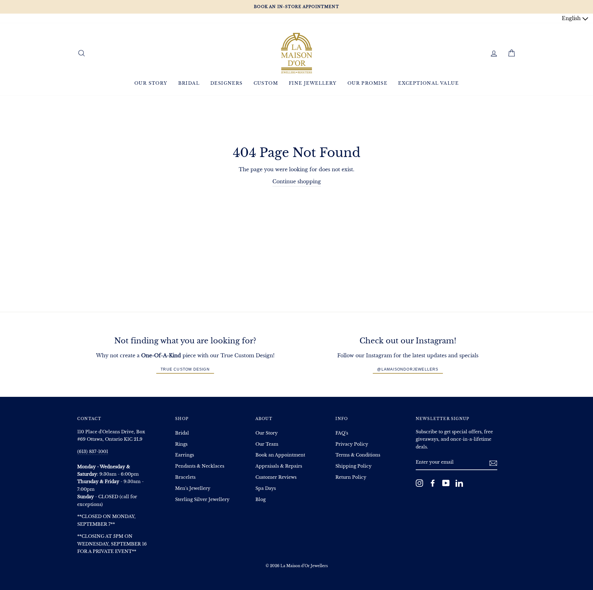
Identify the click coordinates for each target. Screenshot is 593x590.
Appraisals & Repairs (278, 466)
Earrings (184, 455)
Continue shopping (296, 181)
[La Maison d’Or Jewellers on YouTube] (446, 483)
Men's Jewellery (192, 488)
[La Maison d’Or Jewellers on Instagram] (419, 483)
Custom (266, 83)
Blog (260, 499)
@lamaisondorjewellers (407, 369)
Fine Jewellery (313, 83)
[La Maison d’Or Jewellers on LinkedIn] (459, 483)
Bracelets (185, 477)
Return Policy (350, 477)
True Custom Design (185, 369)
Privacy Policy (351, 444)
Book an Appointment (280, 455)
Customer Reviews (275, 477)
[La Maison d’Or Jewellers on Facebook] (432, 483)
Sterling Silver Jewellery (202, 499)
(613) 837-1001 (92, 451)
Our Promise (367, 83)
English (572, 18)
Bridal (189, 83)
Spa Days (265, 488)
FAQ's (341, 433)
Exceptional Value (428, 83)
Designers (226, 83)
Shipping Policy (353, 466)
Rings (181, 444)
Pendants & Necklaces (199, 466)
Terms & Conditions (357, 455)
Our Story (150, 83)
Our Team (266, 444)
